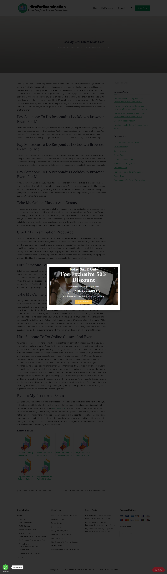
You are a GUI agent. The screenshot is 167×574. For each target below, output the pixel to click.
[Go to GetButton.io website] (5, 571)
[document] (83, 287)
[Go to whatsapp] (5, 567)
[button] (117, 267)
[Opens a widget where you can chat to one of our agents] (158, 570)
